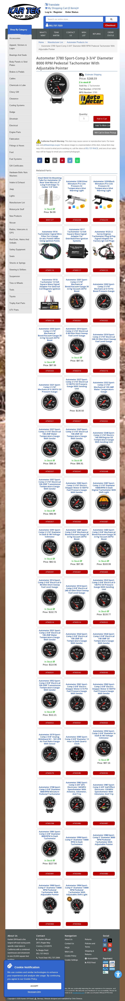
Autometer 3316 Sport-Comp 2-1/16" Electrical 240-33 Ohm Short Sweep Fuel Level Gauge (104, 338)
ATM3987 (104, 823)
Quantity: (83, 114)
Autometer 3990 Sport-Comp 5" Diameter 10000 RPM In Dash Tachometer (76, 841)
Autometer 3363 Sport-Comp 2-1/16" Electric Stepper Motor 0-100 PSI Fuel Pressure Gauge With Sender (76, 488)
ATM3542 (77, 672)
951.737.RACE (42, 954)
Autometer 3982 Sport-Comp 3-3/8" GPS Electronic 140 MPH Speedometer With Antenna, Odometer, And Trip (77, 788)
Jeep (11, 189)
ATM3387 (104, 521)
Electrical (13, 125)
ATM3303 (50, 370)
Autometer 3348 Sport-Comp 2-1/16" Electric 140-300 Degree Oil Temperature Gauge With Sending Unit (104, 437)
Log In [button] (48, 12)
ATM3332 (104, 421)
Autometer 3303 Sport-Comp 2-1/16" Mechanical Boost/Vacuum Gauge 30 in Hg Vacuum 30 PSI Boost (49, 334)
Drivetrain (13, 119)
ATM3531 (50, 672)
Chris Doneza (77, 998)
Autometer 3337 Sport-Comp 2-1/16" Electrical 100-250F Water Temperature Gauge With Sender (50, 434)
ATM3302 (104, 320)
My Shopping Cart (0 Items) (62, 8)
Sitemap (40, 998)
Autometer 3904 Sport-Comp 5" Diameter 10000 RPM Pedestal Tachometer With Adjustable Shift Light (76, 890)
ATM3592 (104, 773)
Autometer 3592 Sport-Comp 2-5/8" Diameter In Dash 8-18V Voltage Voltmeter (104, 734)
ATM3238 (77, 220)
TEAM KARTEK (56, 34)
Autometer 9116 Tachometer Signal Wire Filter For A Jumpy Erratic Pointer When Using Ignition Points (50, 236)
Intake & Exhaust (17, 182)
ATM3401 (77, 572)
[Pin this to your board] (62, 160)
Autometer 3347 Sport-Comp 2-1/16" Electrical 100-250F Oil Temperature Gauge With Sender (77, 434)
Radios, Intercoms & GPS (18, 231)
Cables (12, 78)
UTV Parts (14, 310)
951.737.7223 (55, 25)
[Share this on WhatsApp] (77, 160)
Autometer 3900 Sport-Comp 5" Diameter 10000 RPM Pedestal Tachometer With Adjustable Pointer (49, 890)
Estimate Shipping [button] (93, 74)
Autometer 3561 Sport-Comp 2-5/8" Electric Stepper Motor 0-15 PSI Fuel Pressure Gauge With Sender (77, 689)
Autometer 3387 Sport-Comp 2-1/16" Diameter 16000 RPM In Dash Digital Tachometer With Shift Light (104, 488)
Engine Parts (15, 132)
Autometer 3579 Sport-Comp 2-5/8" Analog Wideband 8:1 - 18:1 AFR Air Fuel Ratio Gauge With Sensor (49, 739)
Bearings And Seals (18, 55)
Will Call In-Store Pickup (105, 133)
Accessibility (93, 958)
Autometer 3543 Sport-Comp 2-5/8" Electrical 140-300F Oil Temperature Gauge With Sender (104, 638)
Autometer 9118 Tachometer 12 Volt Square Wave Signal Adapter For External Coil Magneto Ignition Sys (49, 285)
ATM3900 (50, 924)
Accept (34, 986)
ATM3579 (50, 773)
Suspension (14, 276)
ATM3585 (77, 773)
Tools (11, 290)
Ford (11, 152)
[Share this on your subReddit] (69, 160)
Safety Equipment (17, 249)
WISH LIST (84, 34)
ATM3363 (77, 521)
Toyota (12, 296)
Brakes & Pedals (16, 72)
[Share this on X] (47, 160)
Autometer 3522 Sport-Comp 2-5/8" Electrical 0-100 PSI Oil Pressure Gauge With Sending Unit (104, 585)
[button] (118, 974)
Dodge (12, 112)
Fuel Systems (15, 159)
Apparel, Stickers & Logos (18, 47)
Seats (12, 256)
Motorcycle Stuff (16, 209)
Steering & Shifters (17, 269)
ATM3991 (50, 873)
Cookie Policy (30, 979)
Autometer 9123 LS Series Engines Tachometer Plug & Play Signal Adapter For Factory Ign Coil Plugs (104, 236)
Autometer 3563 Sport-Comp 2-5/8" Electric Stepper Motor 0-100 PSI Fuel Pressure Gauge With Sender (103, 689)
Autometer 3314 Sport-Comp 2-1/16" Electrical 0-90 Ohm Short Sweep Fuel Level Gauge (77, 332)
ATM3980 (104, 873)
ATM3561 (77, 722)
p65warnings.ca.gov (51, 145)
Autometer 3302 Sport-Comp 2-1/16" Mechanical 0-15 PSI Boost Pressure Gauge (104, 287)
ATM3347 (77, 471)
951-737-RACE (91, 148)
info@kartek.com (78, 993)
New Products (15, 216)
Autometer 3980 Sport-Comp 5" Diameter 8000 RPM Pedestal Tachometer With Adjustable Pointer (104, 840)
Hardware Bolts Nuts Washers (18, 174)
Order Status (71, 12)
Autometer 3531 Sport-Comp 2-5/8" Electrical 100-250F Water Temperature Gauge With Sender (50, 635)
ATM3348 (104, 471)
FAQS (67, 948)
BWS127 (50, 220)
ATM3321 (50, 421)
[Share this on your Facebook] (39, 160)
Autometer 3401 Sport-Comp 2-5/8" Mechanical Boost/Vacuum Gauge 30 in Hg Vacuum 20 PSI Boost (77, 534)
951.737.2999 (54, 958)
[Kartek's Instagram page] (105, 945)
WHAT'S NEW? (43, 34)
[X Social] (110, 940)
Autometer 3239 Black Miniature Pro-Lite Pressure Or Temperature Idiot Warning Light (103, 186)
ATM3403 (104, 572)
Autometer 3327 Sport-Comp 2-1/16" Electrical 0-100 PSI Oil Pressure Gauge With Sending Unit (77, 384)
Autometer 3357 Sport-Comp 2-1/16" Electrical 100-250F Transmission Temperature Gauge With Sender (50, 484)
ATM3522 (104, 622)
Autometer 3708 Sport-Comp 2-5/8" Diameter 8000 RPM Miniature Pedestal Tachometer (50, 790)
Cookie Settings (71, 960)
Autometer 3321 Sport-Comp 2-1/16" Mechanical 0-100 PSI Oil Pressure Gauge (49, 388)
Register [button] (58, 12)
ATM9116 (50, 270)
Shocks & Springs (17, 263)
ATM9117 (77, 270)
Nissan (12, 223)
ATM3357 (50, 521)
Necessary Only (34, 992)
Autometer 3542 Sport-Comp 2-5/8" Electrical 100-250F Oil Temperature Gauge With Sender (77, 638)
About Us (68, 939)
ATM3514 (50, 622)
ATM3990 (77, 873)
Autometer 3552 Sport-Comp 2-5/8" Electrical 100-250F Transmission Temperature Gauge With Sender (50, 685)
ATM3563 (104, 722)
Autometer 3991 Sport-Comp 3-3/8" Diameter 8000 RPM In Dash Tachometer (50, 835)
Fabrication (14, 139)
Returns (88, 939)
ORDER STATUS (110, 34)
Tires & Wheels (16, 283)
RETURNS (97, 34)
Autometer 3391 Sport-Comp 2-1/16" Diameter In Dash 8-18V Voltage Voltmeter (50, 533)
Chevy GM (14, 92)
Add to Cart (102, 119)
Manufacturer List (17, 202)
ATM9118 (50, 320)
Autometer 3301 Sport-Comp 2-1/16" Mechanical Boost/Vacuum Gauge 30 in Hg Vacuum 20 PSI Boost (77, 285)
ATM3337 (50, 471)
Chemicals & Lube (17, 85)
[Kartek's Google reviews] (110, 945)
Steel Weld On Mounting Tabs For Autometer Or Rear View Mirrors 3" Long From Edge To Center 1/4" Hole (50, 182)
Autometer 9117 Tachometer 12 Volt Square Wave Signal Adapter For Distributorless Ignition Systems (77, 235)
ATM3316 (104, 370)
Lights (12, 196)
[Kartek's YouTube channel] (105, 949)
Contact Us (69, 943)
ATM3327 (77, 421)
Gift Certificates (16, 166)
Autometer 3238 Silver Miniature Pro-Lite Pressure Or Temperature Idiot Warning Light (77, 186)
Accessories (14, 38)
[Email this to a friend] (54, 160)
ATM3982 (77, 823)
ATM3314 (77, 370)
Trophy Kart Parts (17, 303)
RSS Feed (91, 963)
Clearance (13, 99)
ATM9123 (104, 270)
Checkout (110, 25)
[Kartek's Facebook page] (105, 940)
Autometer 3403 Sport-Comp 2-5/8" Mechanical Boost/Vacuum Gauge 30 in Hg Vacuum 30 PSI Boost (104, 534)
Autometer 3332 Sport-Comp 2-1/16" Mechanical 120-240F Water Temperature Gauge (104, 387)
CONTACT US (70, 34)
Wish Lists (69, 952)
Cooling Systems (17, 105)
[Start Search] (111, 19)
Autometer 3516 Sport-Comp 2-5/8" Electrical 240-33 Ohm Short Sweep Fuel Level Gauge (77, 589)
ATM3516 (77, 622)
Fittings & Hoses (16, 145)
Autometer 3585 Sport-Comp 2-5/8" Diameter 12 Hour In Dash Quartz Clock (77, 740)
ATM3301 (77, 320)
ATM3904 (77, 924)
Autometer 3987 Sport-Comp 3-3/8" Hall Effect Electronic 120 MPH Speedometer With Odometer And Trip (104, 789)
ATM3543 (104, 672)
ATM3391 (50, 572)
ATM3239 (104, 220)
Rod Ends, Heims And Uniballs (19, 241)
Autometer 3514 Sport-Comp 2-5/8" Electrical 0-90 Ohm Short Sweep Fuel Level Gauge (49, 583)
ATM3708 (50, 823)
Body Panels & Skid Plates (18, 63)
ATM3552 (50, 722)
